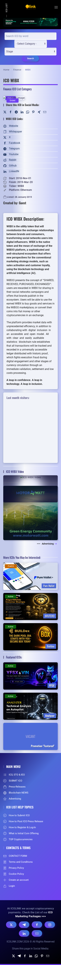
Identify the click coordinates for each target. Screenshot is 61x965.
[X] (11, 924)
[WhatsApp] (27, 111)
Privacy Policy (16, 867)
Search (30, 58)
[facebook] (25, 955)
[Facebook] (10, 111)
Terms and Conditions (21, 861)
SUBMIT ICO (15, 780)
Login (12, 885)
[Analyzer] (30, 21)
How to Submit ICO (19, 815)
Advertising (48, 543)
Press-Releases (17, 786)
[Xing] (39, 111)
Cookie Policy (16, 873)
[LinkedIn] (22, 111)
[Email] (37, 933)
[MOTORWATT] (30, 512)
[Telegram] (16, 111)
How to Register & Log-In (22, 827)
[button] (56, 7)
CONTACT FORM (18, 855)
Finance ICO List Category (17, 89)
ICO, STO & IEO (17, 774)
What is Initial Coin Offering (24, 833)
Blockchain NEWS (18, 792)
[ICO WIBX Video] (30, 488)
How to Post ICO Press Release (26, 821)
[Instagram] (50, 924)
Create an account (19, 879)
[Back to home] (30, 7)
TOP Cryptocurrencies (21, 839)
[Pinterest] (33, 111)
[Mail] (44, 111)
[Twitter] (5, 111)
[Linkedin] (30, 955)
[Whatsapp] (36, 955)
